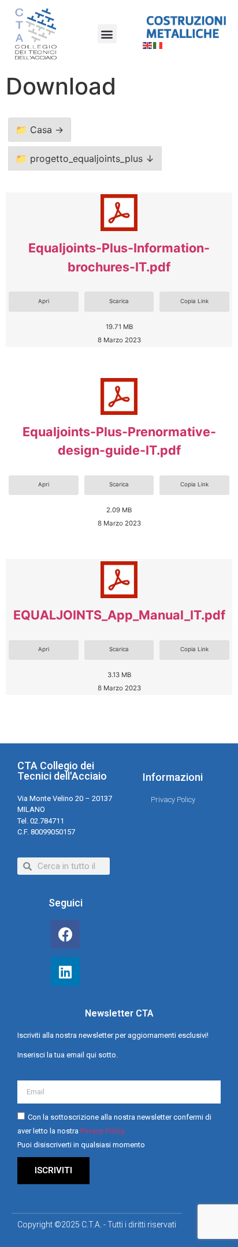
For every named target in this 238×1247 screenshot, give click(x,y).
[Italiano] (158, 45)
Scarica (119, 301)
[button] (107, 33)
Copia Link (194, 301)
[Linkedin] (65, 971)
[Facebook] (65, 934)
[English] (148, 45)
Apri (43, 301)
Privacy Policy (102, 1131)
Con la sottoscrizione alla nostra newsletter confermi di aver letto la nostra (114, 1131)
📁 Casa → (40, 129)
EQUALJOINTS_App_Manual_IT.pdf (119, 614)
